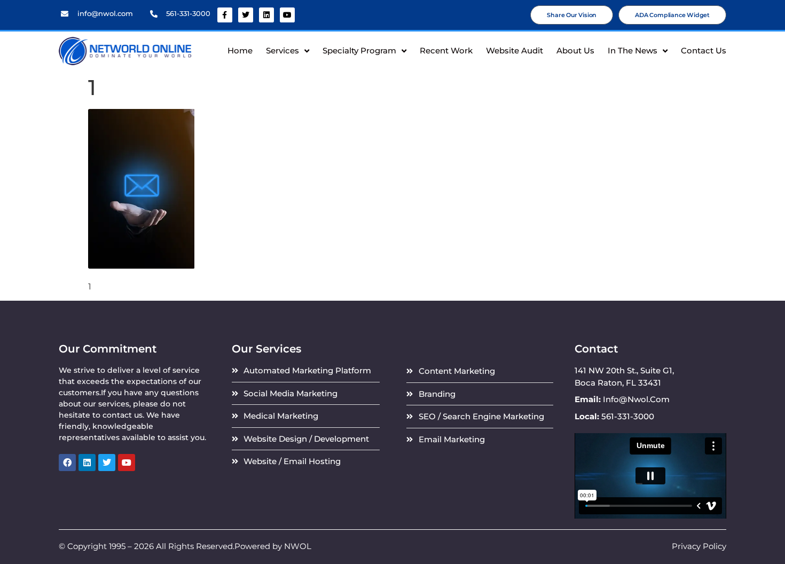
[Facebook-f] (224, 14)
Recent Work (446, 50)
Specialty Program (359, 50)
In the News (632, 50)
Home (240, 50)
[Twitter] (245, 14)
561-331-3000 (188, 14)
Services (282, 50)
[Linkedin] (266, 14)
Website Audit (514, 50)
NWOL (297, 546)
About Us (575, 50)
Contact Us (703, 50)
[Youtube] (287, 14)
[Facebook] (67, 462)
